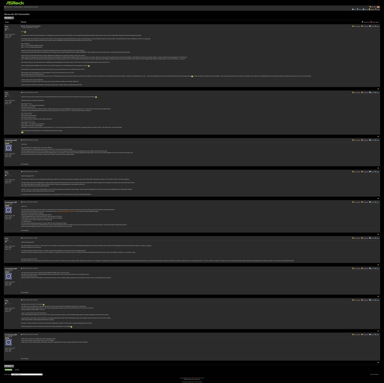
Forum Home (9, 6)
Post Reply (8, 18)
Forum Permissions (374, 374)
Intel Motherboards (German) (31, 6)
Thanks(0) (365, 26)
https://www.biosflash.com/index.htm (66, 211)
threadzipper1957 (11, 140)
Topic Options (375, 22)
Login (378, 9)
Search (360, 9)
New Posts (374, 6)
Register (372, 9)
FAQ (355, 9)
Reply (377, 26)
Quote (372, 26)
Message (23, 22)
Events (366, 9)
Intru (7, 26)
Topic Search (366, 22)
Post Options (357, 26)
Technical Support (18, 6)
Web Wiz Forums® (193, 378)
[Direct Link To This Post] (21, 26)
